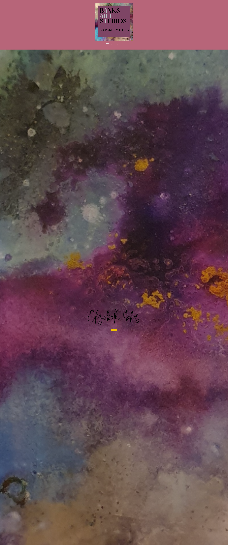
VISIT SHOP (114, 330)
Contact (119, 45)
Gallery (113, 45)
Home (107, 45)
